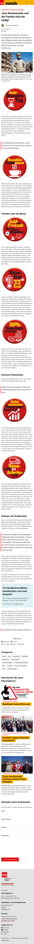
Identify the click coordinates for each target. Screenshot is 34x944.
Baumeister (5, 659)
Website (3, 827)
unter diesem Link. (17, 604)
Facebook (6, 928)
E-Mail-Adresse (6, 819)
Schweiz (9, 666)
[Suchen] (27, 2)
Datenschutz (5, 940)
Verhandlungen (12, 669)
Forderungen (15, 659)
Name (3, 811)
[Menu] (31, 2)
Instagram (6, 932)
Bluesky (6, 930)
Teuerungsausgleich (20, 666)
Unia (3, 669)
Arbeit (4, 656)
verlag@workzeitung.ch (8, 920)
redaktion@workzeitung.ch (9, 918)
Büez (4, 31)
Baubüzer (25, 656)
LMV (3, 666)
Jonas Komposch (11, 25)
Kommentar (5, 835)
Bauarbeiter (16, 656)
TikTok (5, 934)
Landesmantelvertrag (21, 662)
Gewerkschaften (7, 662)
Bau (9, 656)
